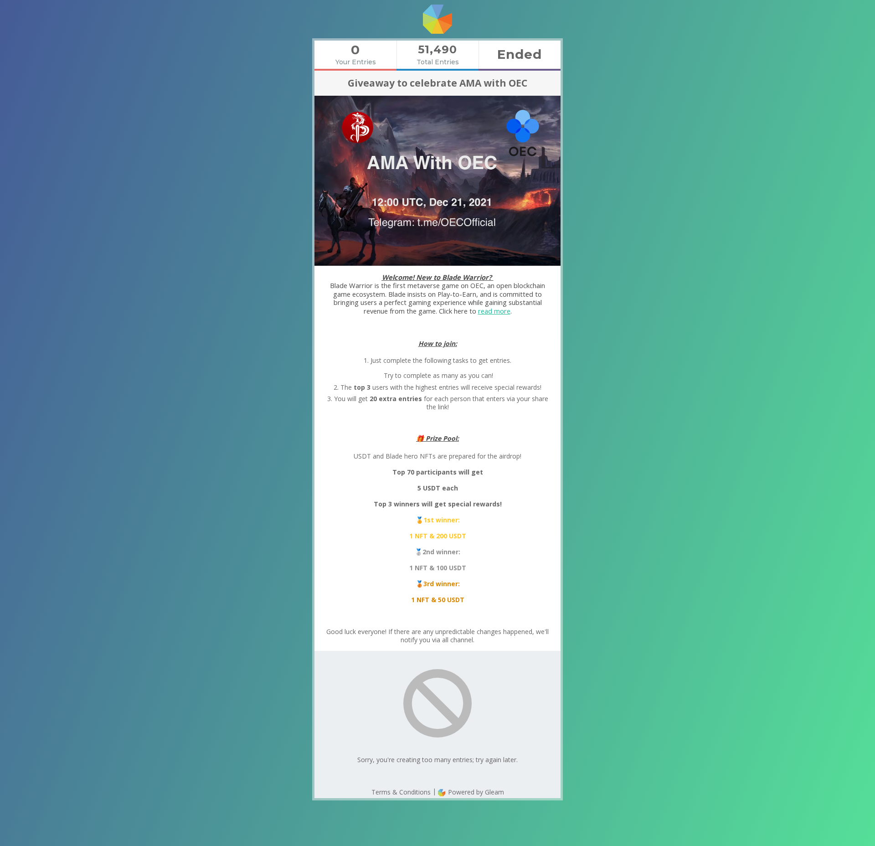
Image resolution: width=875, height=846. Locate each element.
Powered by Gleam (475, 792)
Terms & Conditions (401, 792)
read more (494, 310)
